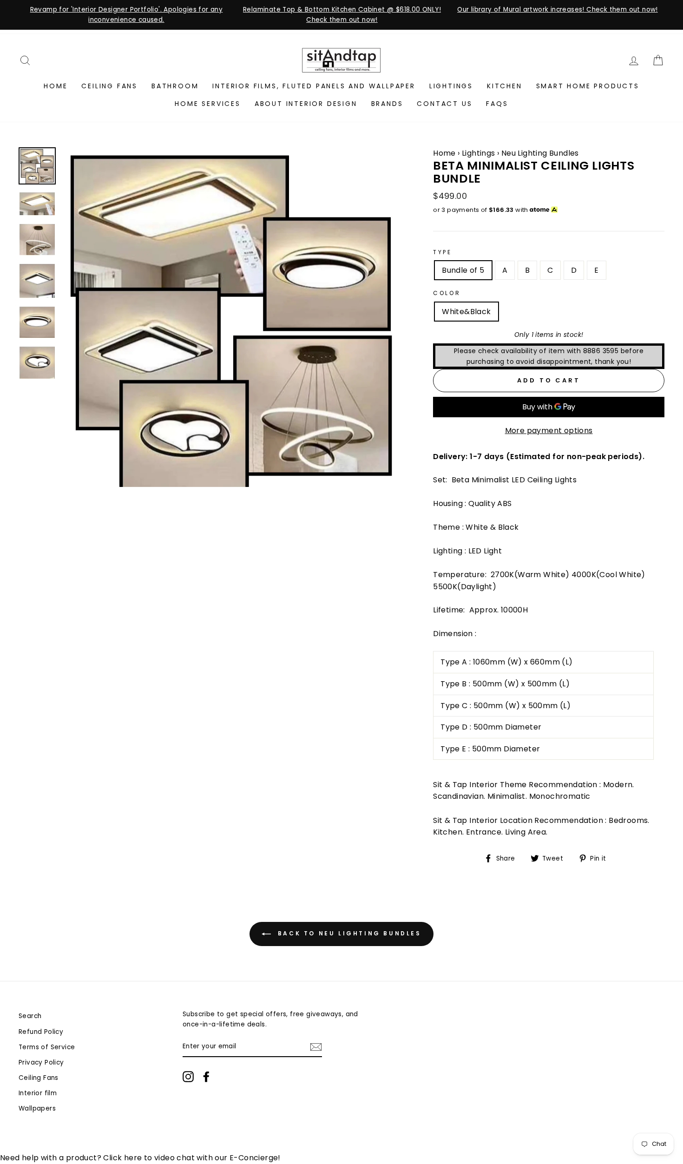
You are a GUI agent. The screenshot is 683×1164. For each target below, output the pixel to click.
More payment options (549, 430)
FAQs (497, 103)
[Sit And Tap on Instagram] (188, 1076)
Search (30, 1016)
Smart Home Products (587, 86)
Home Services (207, 103)
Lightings (451, 86)
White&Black (466, 311)
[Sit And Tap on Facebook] (206, 1076)
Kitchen (504, 86)
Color (446, 293)
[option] (126, 15)
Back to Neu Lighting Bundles (348, 934)
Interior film (38, 1093)
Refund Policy (41, 1031)
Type (442, 252)
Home (55, 86)
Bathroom (174, 86)
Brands (387, 103)
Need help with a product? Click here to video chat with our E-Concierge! (140, 1157)
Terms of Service (47, 1047)
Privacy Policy (41, 1062)
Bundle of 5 (463, 270)
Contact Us (444, 103)
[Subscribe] (316, 1047)
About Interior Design (306, 103)
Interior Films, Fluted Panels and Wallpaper (313, 86)
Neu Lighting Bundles (540, 153)
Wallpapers (37, 1108)
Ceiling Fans (109, 86)
